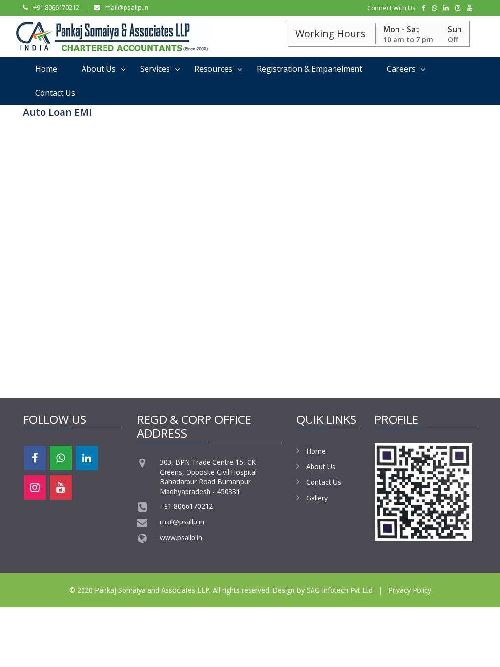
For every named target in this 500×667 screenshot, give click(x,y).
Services (155, 68)
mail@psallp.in (126, 7)
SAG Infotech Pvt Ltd (340, 590)
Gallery (317, 497)
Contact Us (55, 92)
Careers (401, 68)
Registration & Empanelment (309, 68)
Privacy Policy (409, 590)
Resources (213, 68)
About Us (99, 68)
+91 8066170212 (55, 7)
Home (46, 68)
